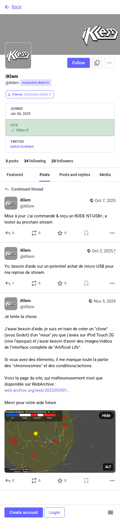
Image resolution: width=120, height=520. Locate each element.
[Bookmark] (86, 233)
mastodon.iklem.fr (35, 83)
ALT (108, 467)
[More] (112, 233)
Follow (78, 62)
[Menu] (109, 63)
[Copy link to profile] (97, 63)
